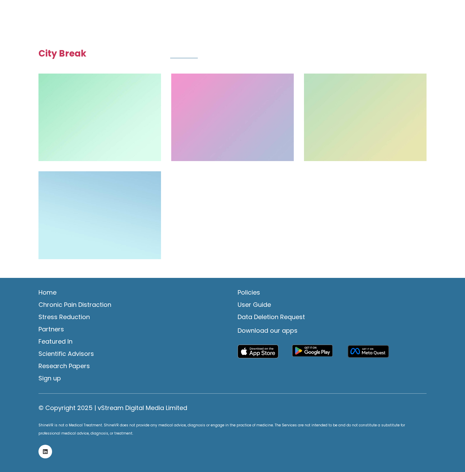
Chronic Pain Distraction (74, 305)
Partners (51, 329)
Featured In (55, 341)
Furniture (295, 54)
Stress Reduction (64, 317)
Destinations (223, 54)
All (127, 54)
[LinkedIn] (45, 451)
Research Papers (64, 366)
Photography (387, 54)
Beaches (150, 54)
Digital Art (261, 54)
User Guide (254, 305)
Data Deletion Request (271, 317)
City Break (184, 54)
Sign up (49, 378)
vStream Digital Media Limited (142, 408)
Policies (249, 292)
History (325, 54)
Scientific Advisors (66, 354)
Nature (352, 54)
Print (420, 54)
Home (47, 292)
